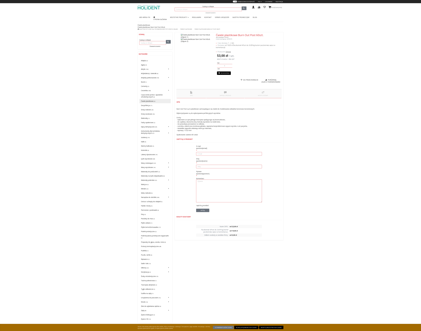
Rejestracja (279, 1)
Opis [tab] (191, 95)
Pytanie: (202, 172)
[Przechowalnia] (264, 7)
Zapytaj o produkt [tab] (225, 95)
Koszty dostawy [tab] (263, 95)
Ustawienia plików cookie (223, 327)
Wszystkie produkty (179, 17)
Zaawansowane (210, 13)
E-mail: (201, 147)
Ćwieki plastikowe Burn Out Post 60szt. (207, 29)
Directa (228, 52)
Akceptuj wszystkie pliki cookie (271, 327)
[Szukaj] (244, 8)
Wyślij (203, 210)
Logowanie (268, 1)
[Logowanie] (253, 7)
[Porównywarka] (259, 7)
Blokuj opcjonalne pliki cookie (246, 327)
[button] (259, 1)
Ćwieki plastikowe (186, 29)
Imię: (201, 160)
